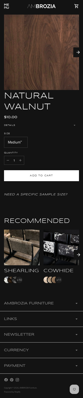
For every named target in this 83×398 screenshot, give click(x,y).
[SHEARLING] (21, 247)
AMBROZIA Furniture (28, 387)
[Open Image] (41, 52)
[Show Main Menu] (6, 6)
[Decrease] (7, 160)
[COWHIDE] (61, 247)
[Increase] (20, 160)
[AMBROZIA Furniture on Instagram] (17, 380)
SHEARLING (21, 271)
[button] (78, 52)
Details (9, 125)
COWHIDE (59, 271)
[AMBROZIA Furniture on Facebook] (6, 380)
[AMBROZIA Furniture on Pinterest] (12, 380)
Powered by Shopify (12, 391)
